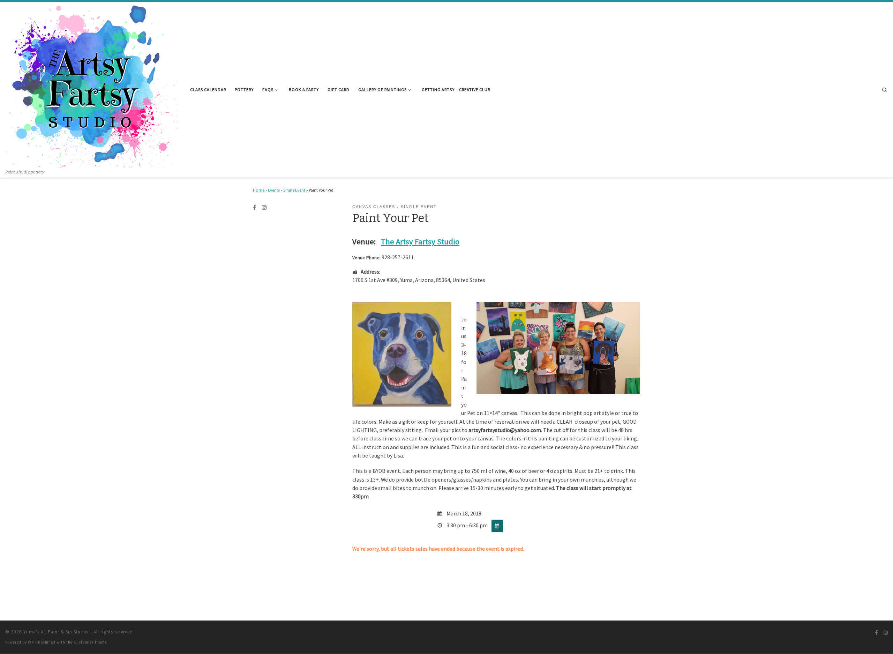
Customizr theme (90, 642)
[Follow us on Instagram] (264, 207)
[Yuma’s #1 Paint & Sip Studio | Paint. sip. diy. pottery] (92, 85)
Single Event (294, 190)
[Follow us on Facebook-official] (254, 207)
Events (274, 190)
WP (31, 642)
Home (258, 190)
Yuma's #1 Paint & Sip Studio (55, 632)
